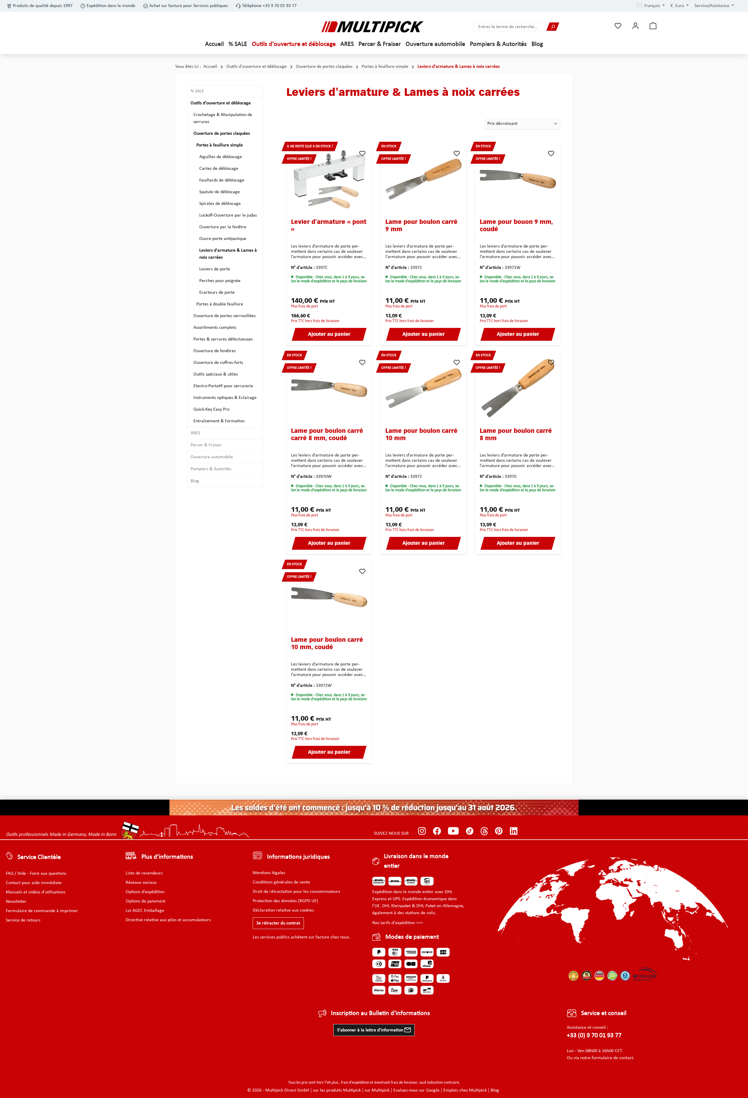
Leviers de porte (214, 269)
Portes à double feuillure (219, 304)
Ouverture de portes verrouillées (224, 316)
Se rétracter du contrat (278, 923)
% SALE (197, 91)
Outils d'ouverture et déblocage (221, 103)
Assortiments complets (214, 327)
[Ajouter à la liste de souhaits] (362, 153)
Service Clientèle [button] (39, 857)
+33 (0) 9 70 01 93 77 (594, 1036)
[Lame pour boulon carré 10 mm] (423, 388)
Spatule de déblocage (219, 192)
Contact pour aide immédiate (34, 883)
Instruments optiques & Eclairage (225, 397)
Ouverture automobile (212, 457)
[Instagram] (422, 831)
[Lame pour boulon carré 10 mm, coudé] (329, 597)
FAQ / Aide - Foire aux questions (36, 873)
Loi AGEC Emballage (145, 910)
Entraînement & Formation (219, 421)
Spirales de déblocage (220, 203)
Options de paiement (145, 901)
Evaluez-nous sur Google (416, 1090)
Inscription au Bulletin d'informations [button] (380, 1013)
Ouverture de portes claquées (221, 133)
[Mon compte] (635, 26)
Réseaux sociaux (141, 882)
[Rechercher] (552, 27)
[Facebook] (437, 831)
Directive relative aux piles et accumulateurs (168, 920)
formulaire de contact (612, 1058)
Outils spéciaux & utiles (215, 374)
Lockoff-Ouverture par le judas (228, 215)
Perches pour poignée (219, 281)
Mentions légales (269, 873)
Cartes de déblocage (218, 168)
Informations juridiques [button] (298, 857)
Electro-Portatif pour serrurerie (223, 386)
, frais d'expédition (354, 1082)
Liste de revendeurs (144, 873)
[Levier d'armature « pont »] (329, 179)
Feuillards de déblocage (221, 180)
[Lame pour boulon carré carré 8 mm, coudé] (329, 388)
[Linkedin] (514, 831)
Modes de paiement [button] (412, 937)
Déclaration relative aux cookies (283, 910)
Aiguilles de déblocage (220, 157)
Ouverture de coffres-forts (218, 362)
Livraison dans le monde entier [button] (416, 861)
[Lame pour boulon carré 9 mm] (423, 179)
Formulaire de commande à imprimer (42, 911)
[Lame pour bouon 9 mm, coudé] (518, 179)
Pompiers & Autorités (211, 469)
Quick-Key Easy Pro (211, 409)
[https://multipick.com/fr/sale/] (374, 807)
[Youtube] (453, 831)
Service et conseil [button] (603, 1013)
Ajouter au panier (329, 334)
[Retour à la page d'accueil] (372, 26)
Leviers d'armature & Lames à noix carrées (228, 254)
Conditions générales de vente (281, 882)
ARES (195, 433)
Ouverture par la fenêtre (222, 227)
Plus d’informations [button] (167, 857)
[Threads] (484, 831)
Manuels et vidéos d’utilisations (35, 892)
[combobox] (509, 26)
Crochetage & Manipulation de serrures (222, 118)
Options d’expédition (145, 892)
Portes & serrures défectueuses (223, 339)
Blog (195, 481)
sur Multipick (377, 1090)
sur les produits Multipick (337, 1090)
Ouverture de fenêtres (214, 351)
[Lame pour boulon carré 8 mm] (518, 388)
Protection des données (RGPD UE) (285, 901)
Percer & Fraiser (206, 445)
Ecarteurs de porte (217, 292)
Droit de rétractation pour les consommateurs (296, 891)
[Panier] (653, 26)
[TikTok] (470, 831)
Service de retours (23, 920)
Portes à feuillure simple (219, 145)
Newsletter (16, 901)
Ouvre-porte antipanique (222, 238)
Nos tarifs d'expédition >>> (397, 923)
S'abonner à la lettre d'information (370, 1030)
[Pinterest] (499, 831)
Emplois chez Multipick (465, 1090)
